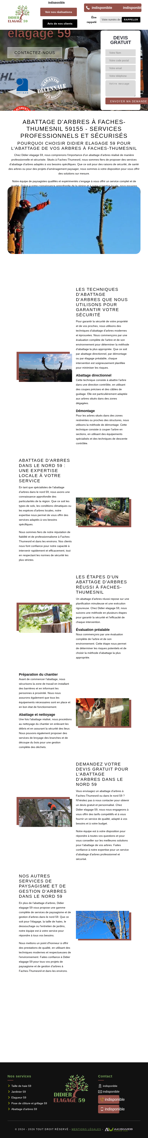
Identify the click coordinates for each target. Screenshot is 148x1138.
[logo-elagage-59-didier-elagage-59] (19, 14)
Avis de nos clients (59, 23)
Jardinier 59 (18, 1091)
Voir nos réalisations (58, 12)
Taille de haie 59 (21, 1085)
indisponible (56, 2)
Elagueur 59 (18, 1097)
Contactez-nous (34, 53)
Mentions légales (86, 1129)
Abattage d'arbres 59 (24, 1109)
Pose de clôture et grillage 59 (29, 1103)
